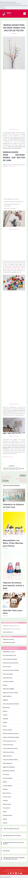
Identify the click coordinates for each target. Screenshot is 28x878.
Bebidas (5, 782)
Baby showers (6, 707)
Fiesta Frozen (14, 871)
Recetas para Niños (6, 871)
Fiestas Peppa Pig (21, 871)
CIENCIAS (5, 700)
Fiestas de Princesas (8, 744)
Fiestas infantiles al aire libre (10, 748)
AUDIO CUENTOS (7, 696)
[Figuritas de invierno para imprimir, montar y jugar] (14, 565)
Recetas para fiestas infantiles (10, 662)
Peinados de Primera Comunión (11, 733)
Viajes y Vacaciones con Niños (10, 692)
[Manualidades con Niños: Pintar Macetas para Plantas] (14, 525)
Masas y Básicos (7, 793)
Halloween (5, 718)
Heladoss (5, 789)
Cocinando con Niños (8, 681)
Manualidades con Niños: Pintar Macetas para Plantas (13, 543)
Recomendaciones (7, 815)
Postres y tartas (7, 666)
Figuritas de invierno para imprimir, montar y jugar (13, 585)
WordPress (24, 868)
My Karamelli (6, 850)
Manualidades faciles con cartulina (12, 835)
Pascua (5, 726)
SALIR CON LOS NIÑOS (8, 689)
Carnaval (5, 715)
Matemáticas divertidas (9, 770)
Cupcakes (5, 800)
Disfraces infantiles (8, 674)
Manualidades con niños (9, 651)
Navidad (5, 685)
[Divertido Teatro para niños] (14, 600)
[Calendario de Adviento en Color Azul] (14, 495)
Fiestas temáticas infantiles (10, 659)
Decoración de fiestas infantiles (11, 670)
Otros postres (6, 808)
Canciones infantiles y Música (10, 759)
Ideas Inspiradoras (7, 677)
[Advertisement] (14, 85)
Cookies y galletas (7, 785)
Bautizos (5, 711)
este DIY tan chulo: (11, 166)
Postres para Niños (8, 778)
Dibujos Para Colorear (8, 639)
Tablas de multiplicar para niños (11, 828)
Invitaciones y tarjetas (8, 752)
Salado (4, 811)
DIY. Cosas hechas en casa (9, 655)
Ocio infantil (6, 774)
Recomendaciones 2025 (9, 642)
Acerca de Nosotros (8, 632)
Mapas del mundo (7, 755)
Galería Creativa (7, 804)
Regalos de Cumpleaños (9, 767)
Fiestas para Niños (9, 869)
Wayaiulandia (15, 129)
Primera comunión (7, 729)
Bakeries (5, 822)
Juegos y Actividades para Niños (11, 737)
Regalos (5, 819)
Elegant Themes (11, 868)
